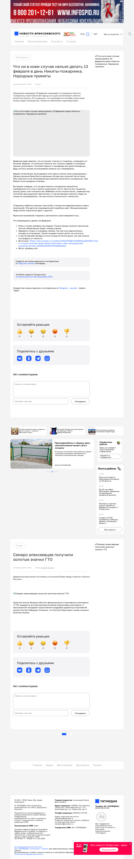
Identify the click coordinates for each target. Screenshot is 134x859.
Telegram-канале (26, 263)
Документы (82, 765)
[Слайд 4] (54, 471)
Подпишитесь (109, 849)
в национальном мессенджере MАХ (34, 276)
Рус (82, 34)
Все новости (110, 530)
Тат (95, 34)
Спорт (19, 545)
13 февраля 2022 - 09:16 (22, 84)
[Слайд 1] (46, 471)
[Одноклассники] (28, 358)
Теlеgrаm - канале (69, 288)
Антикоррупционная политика (28, 847)
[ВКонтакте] (19, 358)
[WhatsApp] (47, 358)
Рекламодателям (37, 41)
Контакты (57, 41)
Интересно (22, 57)
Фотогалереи (64, 765)
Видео (49, 765)
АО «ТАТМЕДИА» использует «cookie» (31, 849)
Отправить (80, 401)
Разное (97, 765)
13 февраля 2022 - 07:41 (22, 568)
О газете (71, 41)
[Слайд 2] (49, 471)
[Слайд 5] (57, 471)
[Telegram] (38, 358)
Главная (19, 41)
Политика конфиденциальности (29, 854)
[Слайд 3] (52, 471)
